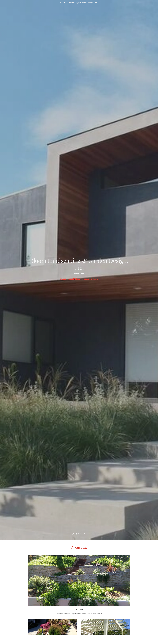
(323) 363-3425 (79, 533)
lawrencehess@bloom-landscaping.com (79, 278)
